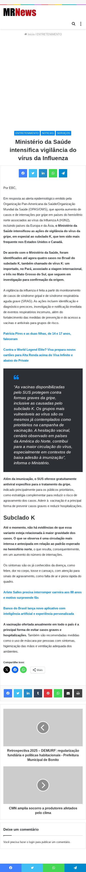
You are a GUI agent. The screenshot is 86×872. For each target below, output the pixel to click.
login (32, 842)
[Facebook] (8, 693)
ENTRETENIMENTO (49, 34)
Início (30, 34)
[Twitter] (18, 693)
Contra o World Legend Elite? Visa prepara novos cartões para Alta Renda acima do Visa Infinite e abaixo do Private (39, 355)
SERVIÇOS (63, 133)
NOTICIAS (48, 133)
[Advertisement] (43, 84)
